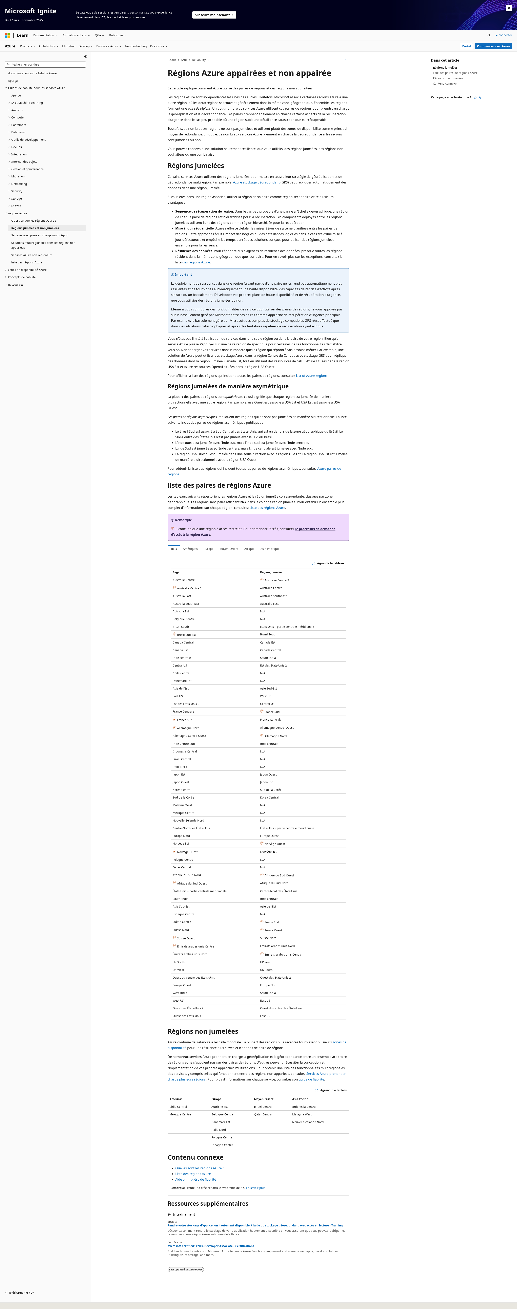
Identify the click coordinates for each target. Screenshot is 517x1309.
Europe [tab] (208, 549)
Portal (466, 46)
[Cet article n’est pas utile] (480, 97)
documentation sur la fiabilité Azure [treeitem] (32, 73)
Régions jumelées (445, 67)
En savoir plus (255, 1188)
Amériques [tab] (190, 549)
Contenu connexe (445, 83)
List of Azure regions (312, 375)
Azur (184, 60)
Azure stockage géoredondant (256, 182)
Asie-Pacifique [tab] (270, 549)
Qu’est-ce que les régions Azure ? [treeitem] (33, 220)
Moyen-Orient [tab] (229, 549)
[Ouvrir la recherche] (489, 35)
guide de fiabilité (311, 1079)
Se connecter (503, 35)
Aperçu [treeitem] (13, 81)
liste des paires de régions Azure (455, 73)
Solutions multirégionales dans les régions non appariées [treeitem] (43, 245)
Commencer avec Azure (493, 46)
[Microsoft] (7, 35)
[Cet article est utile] (475, 97)
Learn (172, 60)
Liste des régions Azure (267, 507)
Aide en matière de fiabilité (195, 1179)
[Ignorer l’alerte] (509, 8)
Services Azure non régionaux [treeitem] (31, 255)
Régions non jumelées (448, 78)
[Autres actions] (345, 60)
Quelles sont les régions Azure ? (199, 1168)
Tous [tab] (174, 549)
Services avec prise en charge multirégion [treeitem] (39, 235)
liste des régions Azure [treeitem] (26, 262)
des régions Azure (196, 262)
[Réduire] (85, 56)
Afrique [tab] (249, 549)
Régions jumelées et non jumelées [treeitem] (35, 228)
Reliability (199, 60)
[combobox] (45, 64)
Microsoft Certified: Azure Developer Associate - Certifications (211, 1246)
